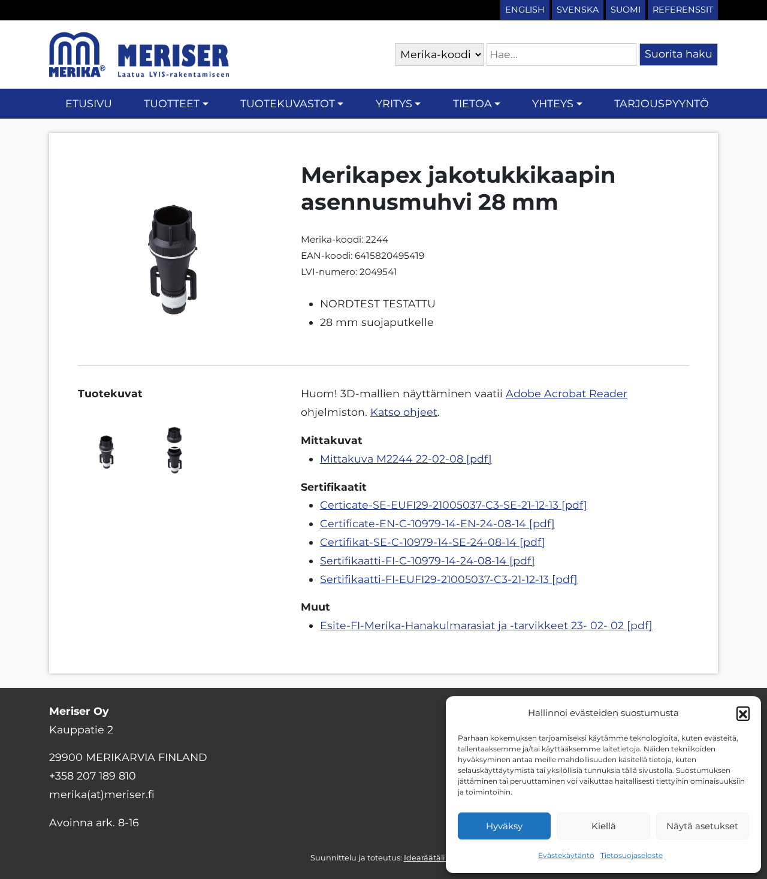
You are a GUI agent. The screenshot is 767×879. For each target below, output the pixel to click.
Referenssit (683, 9)
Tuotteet (172, 103)
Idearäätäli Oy (430, 857)
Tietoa (472, 103)
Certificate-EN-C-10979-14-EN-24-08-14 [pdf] (437, 523)
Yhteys (552, 103)
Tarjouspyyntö (661, 103)
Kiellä (603, 826)
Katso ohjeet (403, 412)
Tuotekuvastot (287, 103)
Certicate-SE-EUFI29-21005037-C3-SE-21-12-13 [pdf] (453, 505)
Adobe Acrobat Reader (566, 393)
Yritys (394, 103)
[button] (743, 713)
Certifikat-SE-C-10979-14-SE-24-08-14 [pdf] (432, 542)
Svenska (578, 9)
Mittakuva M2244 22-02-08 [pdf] (406, 458)
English (525, 9)
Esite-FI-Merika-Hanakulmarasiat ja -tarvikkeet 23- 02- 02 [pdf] (486, 625)
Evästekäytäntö (566, 855)
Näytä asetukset (702, 826)
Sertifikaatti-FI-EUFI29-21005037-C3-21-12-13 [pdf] (449, 579)
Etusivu (88, 103)
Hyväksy (504, 826)
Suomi (626, 9)
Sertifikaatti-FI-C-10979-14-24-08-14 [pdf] (427, 560)
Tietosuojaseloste (631, 855)
